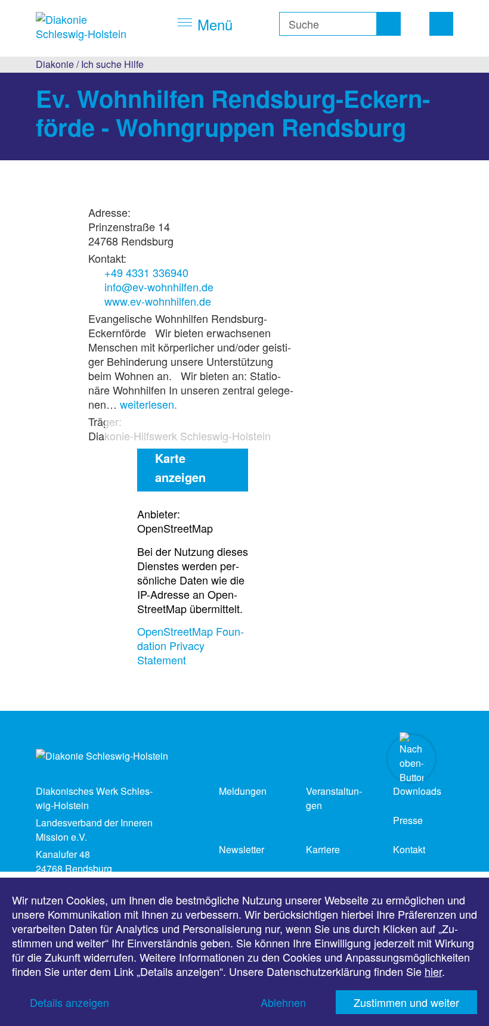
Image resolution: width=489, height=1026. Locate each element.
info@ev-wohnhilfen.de (158, 286)
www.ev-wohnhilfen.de (157, 301)
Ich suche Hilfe (112, 64)
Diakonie (55, 64)
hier (433, 971)
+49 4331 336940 (146, 272)
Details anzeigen (69, 1002)
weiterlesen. (148, 404)
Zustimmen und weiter (406, 1002)
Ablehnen (283, 1002)
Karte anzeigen (180, 467)
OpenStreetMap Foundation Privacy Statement (190, 645)
